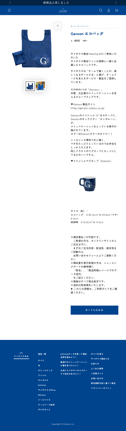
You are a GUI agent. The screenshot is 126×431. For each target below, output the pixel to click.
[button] (101, 10)
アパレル (42, 375)
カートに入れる (94, 310)
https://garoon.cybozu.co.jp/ (87, 108)
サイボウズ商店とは (100, 359)
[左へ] (10, 3)
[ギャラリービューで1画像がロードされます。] (30, 86)
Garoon (42, 395)
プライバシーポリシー (101, 388)
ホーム (73, 26)
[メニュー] (9, 10)
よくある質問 (97, 368)
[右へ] (115, 3)
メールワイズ (44, 400)
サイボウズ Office (47, 390)
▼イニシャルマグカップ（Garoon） (92, 160)
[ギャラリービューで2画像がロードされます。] (40, 86)
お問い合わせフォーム (86, 255)
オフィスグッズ (45, 370)
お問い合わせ (97, 378)
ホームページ (83, 26)
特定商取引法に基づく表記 (103, 383)
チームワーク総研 (46, 405)
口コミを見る (97, 354)
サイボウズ (43, 380)
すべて (41, 360)
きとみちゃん (44, 409)
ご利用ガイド (97, 373)
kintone (42, 385)
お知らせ (95, 364)
